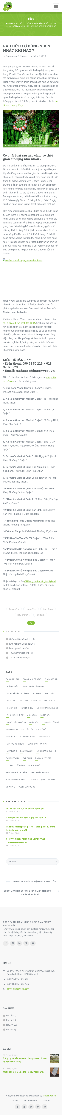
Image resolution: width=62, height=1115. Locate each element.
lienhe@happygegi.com (18, 989)
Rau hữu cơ (48, 609)
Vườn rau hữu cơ (27, 787)
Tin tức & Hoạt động (18, 657)
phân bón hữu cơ (50, 722)
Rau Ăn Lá (11, 1020)
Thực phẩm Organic (15, 780)
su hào (9, 765)
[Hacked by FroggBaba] (7, 6)
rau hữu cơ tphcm (15, 744)
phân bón (34, 722)
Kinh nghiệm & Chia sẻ (16, 56)
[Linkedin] (19, 943)
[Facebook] (6, 943)
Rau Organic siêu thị (46, 751)
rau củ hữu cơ (43, 729)
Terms (15, 1100)
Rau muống (11, 751)
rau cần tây (27, 729)
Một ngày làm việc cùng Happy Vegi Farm (23, 1072)
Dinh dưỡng (14, 609)
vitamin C (10, 787)
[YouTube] (33, 943)
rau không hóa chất (37, 744)
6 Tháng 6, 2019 (38, 56)
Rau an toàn (12, 729)
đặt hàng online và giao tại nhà (40, 581)
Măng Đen (45, 715)
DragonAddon (49, 1095)
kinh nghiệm (27, 708)
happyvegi (36, 701)
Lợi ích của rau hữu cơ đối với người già (25, 808)
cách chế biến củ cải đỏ (17, 694)
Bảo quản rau (12, 679)
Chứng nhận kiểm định (33, 686)
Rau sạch (40, 615)
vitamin (52, 780)
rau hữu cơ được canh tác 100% (19, 323)
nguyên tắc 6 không (16, 722)
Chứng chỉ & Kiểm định (19, 639)
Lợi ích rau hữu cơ (14, 715)
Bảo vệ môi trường (32, 679)
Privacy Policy (30, 1100)
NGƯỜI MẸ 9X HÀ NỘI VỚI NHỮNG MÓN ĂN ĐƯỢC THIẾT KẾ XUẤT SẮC (27, 893)
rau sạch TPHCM (43, 758)
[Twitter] (26, 943)
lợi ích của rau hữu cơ (47, 708)
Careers (47, 1100)
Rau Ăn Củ (11, 1015)
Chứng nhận (12, 686)
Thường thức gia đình (19, 653)
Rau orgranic (23, 615)
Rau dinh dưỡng (28, 737)
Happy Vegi (31, 609)
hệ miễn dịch (12, 708)
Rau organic (26, 751)
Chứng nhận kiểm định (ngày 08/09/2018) (26, 817)
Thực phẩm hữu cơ (40, 773)
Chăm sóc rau (51, 679)
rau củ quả (11, 737)
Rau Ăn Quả (11, 1025)
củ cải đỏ (36, 694)
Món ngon (32, 715)
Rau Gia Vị (11, 1029)
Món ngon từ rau (17, 648)
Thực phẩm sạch (37, 780)
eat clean (10, 701)
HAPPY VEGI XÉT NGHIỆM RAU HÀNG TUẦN (34, 881)
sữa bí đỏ (20, 765)
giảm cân (23, 701)
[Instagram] (12, 943)
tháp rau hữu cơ (36, 765)
